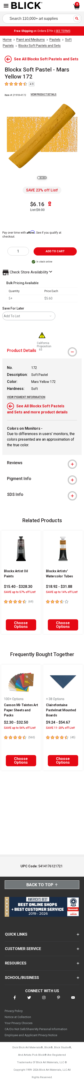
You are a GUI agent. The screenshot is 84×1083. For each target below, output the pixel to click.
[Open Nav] (6, 5)
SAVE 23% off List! (42, 190)
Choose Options (21, 625)
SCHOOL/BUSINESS (22, 977)
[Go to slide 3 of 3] (45, 177)
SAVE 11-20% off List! (60, 727)
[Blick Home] (26, 6)
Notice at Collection (18, 1017)
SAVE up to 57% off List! (20, 592)
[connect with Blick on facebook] (14, 1000)
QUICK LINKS (16, 934)
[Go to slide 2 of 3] (42, 177)
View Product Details (43, 94)
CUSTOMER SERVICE (23, 949)
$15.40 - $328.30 (18, 586)
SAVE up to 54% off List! (20, 727)
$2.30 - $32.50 (16, 722)
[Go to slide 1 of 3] (38, 177)
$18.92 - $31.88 (59, 586)
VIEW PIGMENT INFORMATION (26, 397)
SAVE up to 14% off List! (62, 592)
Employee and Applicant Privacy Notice (31, 1035)
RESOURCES (15, 963)
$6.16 (37, 204)
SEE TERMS (63, 31)
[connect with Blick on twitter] (29, 1000)
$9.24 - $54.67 (58, 722)
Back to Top (39, 884)
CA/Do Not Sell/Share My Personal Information (36, 1029)
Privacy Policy (14, 1011)
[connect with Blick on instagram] (44, 1000)
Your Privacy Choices (18, 1023)
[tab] (42, 463)
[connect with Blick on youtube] (73, 1000)
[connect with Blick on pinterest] (58, 1000)
